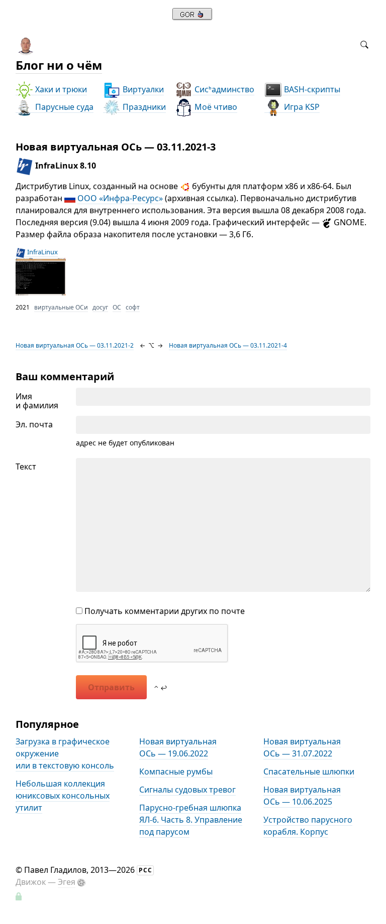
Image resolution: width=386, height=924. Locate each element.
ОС (117, 307)
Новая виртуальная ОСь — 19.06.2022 (178, 747)
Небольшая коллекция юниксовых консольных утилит (63, 795)
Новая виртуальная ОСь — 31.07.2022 (302, 747)
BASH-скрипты (311, 89)
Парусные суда (63, 106)
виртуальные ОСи (61, 307)
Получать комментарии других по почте (163, 611)
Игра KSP (301, 106)
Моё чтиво (214, 106)
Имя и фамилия (37, 401)
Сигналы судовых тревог (187, 789)
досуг (100, 307)
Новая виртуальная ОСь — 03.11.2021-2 (75, 345)
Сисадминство (223, 89)
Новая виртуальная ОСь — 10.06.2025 (302, 795)
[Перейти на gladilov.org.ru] (192, 17)
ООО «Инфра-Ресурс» (120, 198)
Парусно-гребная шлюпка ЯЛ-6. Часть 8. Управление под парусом (190, 819)
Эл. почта (34, 424)
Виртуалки (142, 89)
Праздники (143, 106)
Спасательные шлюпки (308, 771)
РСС (145, 870)
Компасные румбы (176, 771)
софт (133, 307)
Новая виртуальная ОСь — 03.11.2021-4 (228, 345)
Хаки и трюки (60, 89)
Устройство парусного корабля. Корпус (307, 825)
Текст (26, 466)
